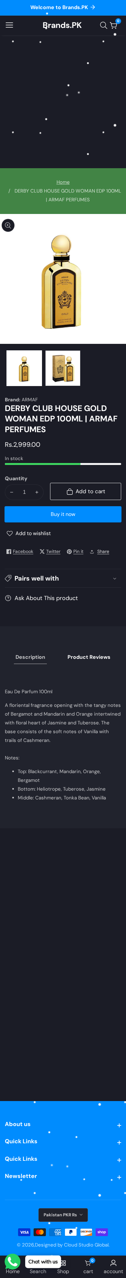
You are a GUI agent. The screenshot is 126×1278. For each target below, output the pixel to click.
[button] (63, 578)
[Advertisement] (63, 101)
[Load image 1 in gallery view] (24, 368)
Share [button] (103, 551)
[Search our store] (105, 25)
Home (63, 182)
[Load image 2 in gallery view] (63, 368)
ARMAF (30, 399)
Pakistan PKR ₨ (61, 1215)
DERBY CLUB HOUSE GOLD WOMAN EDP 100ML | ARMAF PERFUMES (68, 195)
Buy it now (63, 514)
